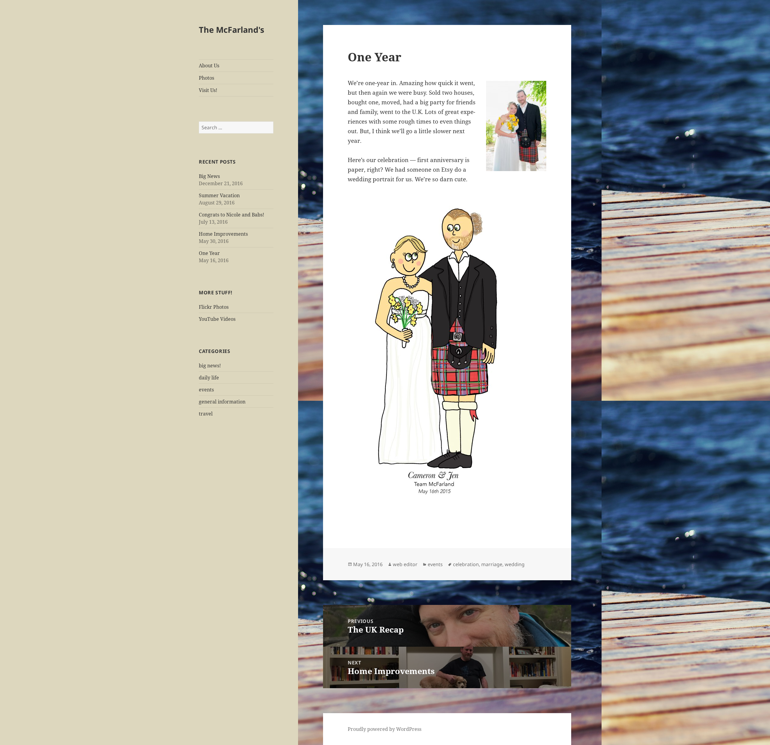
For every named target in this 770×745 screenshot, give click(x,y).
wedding (515, 564)
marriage (491, 564)
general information (222, 401)
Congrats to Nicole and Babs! (231, 214)
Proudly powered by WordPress (384, 729)
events (206, 389)
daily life (209, 377)
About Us (209, 65)
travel (206, 413)
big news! (210, 365)
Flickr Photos (214, 307)
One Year (209, 253)
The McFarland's (231, 29)
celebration (466, 564)
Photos (206, 78)
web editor (405, 564)
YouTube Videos (217, 319)
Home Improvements (223, 234)
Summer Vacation (219, 195)
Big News (209, 176)
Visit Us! (208, 90)
